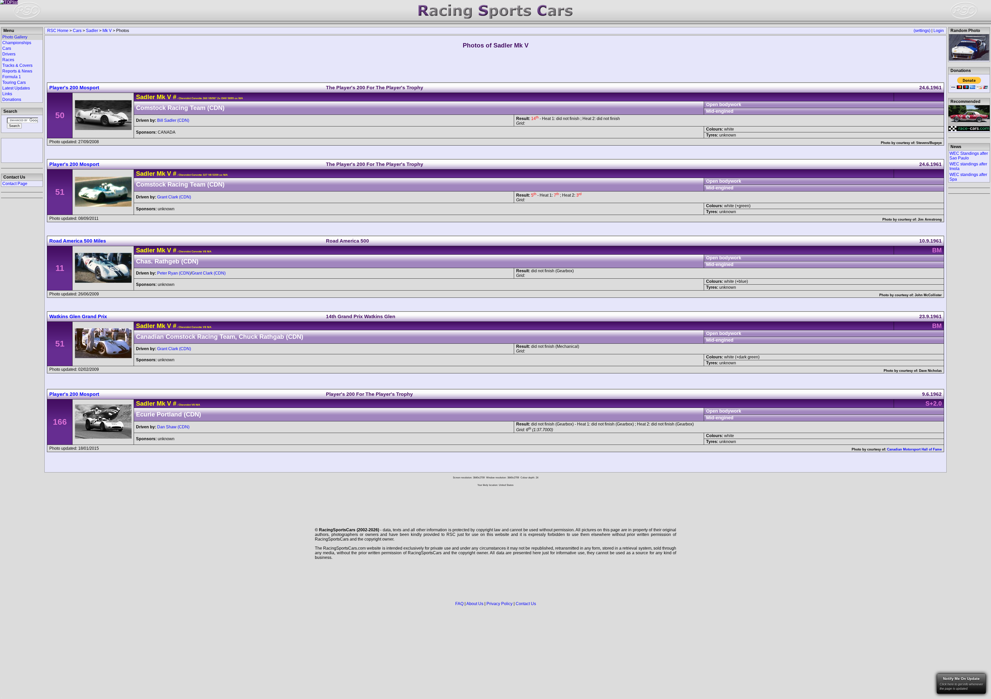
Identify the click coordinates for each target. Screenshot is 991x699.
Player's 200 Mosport (74, 87)
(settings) (922, 30)
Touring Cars (14, 82)
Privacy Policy (499, 603)
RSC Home (57, 30)
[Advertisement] (21, 150)
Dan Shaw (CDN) (173, 427)
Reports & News (17, 71)
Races (8, 60)
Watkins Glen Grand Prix (78, 316)
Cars (77, 30)
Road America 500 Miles (77, 241)
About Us (474, 603)
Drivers (8, 54)
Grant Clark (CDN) (174, 197)
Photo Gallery (14, 37)
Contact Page (14, 183)
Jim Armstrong (930, 219)
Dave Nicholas (930, 371)
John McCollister (928, 295)
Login (938, 30)
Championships (16, 43)
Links (7, 94)
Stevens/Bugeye (929, 143)
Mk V (107, 30)
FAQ (459, 603)
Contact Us (526, 603)
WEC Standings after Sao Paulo (968, 155)
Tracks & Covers (17, 65)
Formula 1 (11, 77)
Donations (11, 99)
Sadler (92, 30)
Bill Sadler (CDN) (173, 120)
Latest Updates (16, 88)
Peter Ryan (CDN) (174, 273)
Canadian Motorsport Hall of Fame (914, 449)
